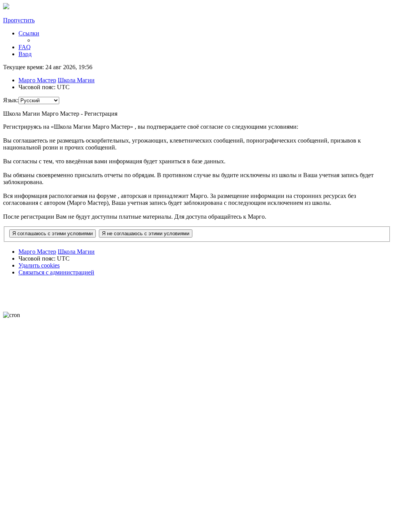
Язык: (10, 100)
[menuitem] (24, 47)
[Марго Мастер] (6, 7)
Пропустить (19, 20)
